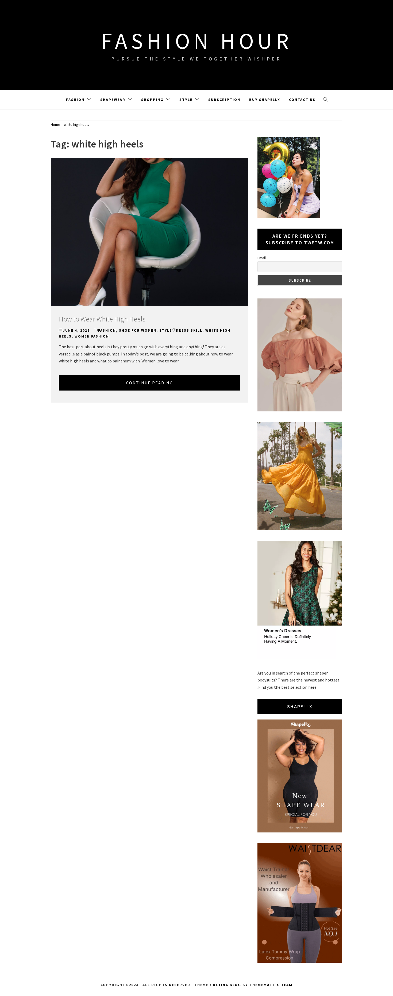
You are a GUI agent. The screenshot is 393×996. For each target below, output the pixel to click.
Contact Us (302, 99)
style (165, 330)
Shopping (152, 99)
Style (185, 99)
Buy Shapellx (264, 99)
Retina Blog (227, 984)
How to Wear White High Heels (102, 319)
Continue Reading (149, 382)
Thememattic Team (270, 984)
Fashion (75, 99)
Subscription (224, 99)
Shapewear (112, 99)
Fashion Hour (196, 40)
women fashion (92, 336)
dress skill (189, 330)
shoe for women (137, 330)
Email (261, 257)
